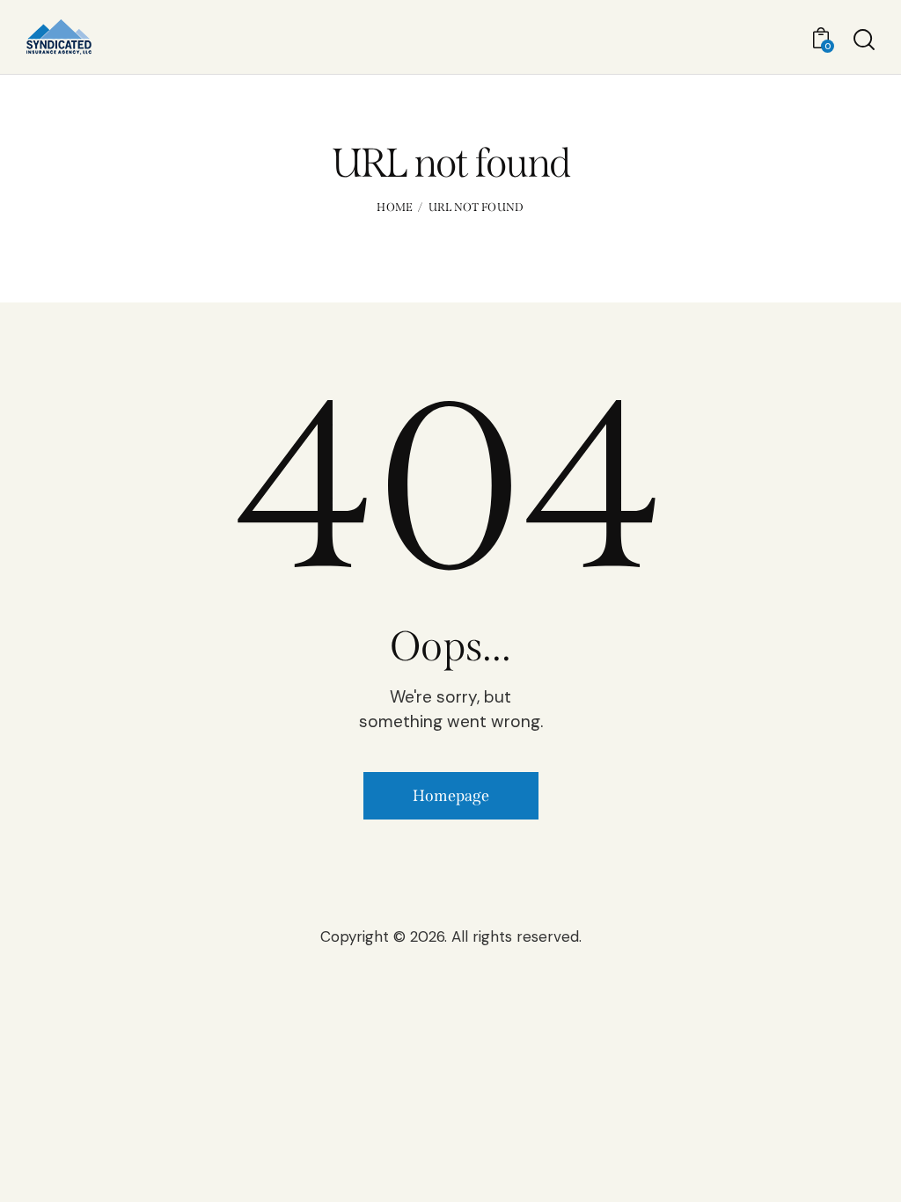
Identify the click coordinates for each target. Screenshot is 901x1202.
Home (395, 207)
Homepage (451, 795)
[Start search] (864, 39)
